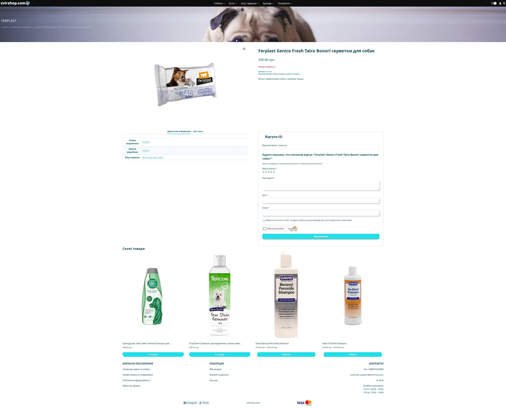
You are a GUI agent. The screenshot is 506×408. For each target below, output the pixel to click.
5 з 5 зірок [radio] (274, 172)
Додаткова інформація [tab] (179, 131)
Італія (145, 150)
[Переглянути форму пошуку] (504, 3)
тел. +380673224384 (373, 369)
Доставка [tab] (198, 131)
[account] (500, 3)
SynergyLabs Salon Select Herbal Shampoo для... (147, 343)
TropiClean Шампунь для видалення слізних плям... (215, 343)
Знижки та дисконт (219, 374)
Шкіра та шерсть (279, 74)
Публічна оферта (131, 385)
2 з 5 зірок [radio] (266, 172)
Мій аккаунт (216, 369)
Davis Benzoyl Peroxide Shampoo (272, 343)
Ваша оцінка (269, 168)
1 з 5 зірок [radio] (263, 172)
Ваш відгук (268, 178)
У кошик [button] (153, 354)
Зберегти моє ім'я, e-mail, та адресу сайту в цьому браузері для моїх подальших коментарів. (309, 220)
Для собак (158, 157)
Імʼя (265, 195)
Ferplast (8, 20)
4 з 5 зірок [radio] (271, 172)
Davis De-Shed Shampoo (334, 343)
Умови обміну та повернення (138, 374)
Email (265, 208)
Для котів (147, 157)
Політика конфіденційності (136, 380)
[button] (244, 49)
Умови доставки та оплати (136, 369)
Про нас (214, 380)
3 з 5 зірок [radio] (269, 172)
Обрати (286, 354)
